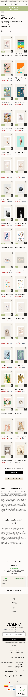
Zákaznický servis (19, 652)
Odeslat (14, 639)
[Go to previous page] (6, 479)
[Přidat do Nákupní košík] (12, 51)
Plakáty (7, 12)
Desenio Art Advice (19, 650)
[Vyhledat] (5, 4)
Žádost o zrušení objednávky (19, 667)
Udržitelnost (10, 660)
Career (11, 657)
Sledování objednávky (20, 655)
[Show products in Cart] (25, 4)
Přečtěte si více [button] (5, 26)
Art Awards (10, 669)
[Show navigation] (2, 4)
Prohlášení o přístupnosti (7, 662)
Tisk (12, 652)
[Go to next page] (22, 479)
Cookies (17, 660)
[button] (21, 690)
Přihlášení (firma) (9, 671)
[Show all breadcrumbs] (2, 12)
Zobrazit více (14, 472)
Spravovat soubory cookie (19, 670)
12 (19, 479)
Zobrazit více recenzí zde (14, 590)
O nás (11, 650)
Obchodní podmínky (19, 657)
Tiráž (12, 655)
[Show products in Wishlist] (22, 4)
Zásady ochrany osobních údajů (14, 642)
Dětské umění (14, 12)
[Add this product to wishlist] (12, 37)
